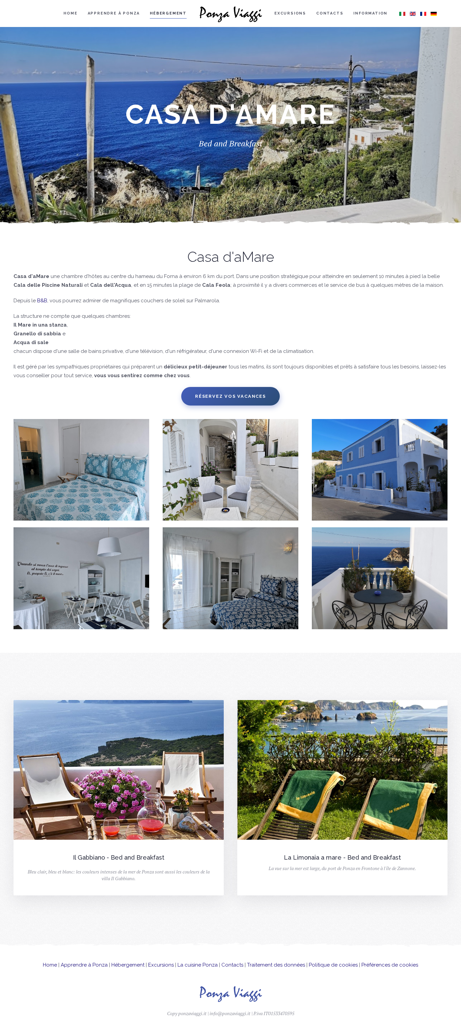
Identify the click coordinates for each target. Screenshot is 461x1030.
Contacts (329, 13)
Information (370, 13)
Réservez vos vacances (230, 396)
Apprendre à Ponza (114, 13)
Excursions (290, 13)
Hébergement (168, 13)
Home (70, 13)
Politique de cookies (333, 965)
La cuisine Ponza (198, 965)
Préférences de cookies (389, 965)
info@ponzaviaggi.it (230, 1013)
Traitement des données (276, 965)
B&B (42, 301)
